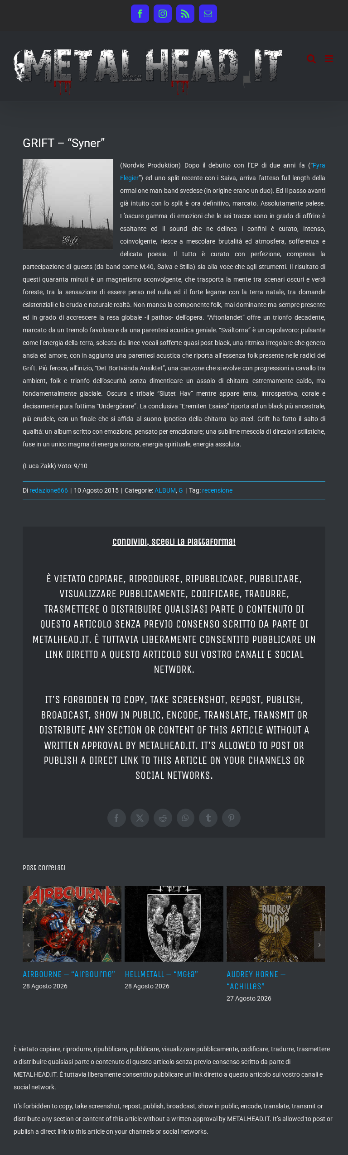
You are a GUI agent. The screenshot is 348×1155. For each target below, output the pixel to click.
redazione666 (48, 490)
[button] (28, 945)
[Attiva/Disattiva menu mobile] (329, 58)
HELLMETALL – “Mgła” (161, 974)
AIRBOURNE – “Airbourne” (69, 974)
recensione (217, 490)
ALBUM (165, 490)
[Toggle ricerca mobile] (311, 58)
